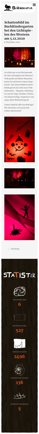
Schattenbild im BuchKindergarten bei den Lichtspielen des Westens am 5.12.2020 (18, 30)
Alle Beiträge (13, 249)
